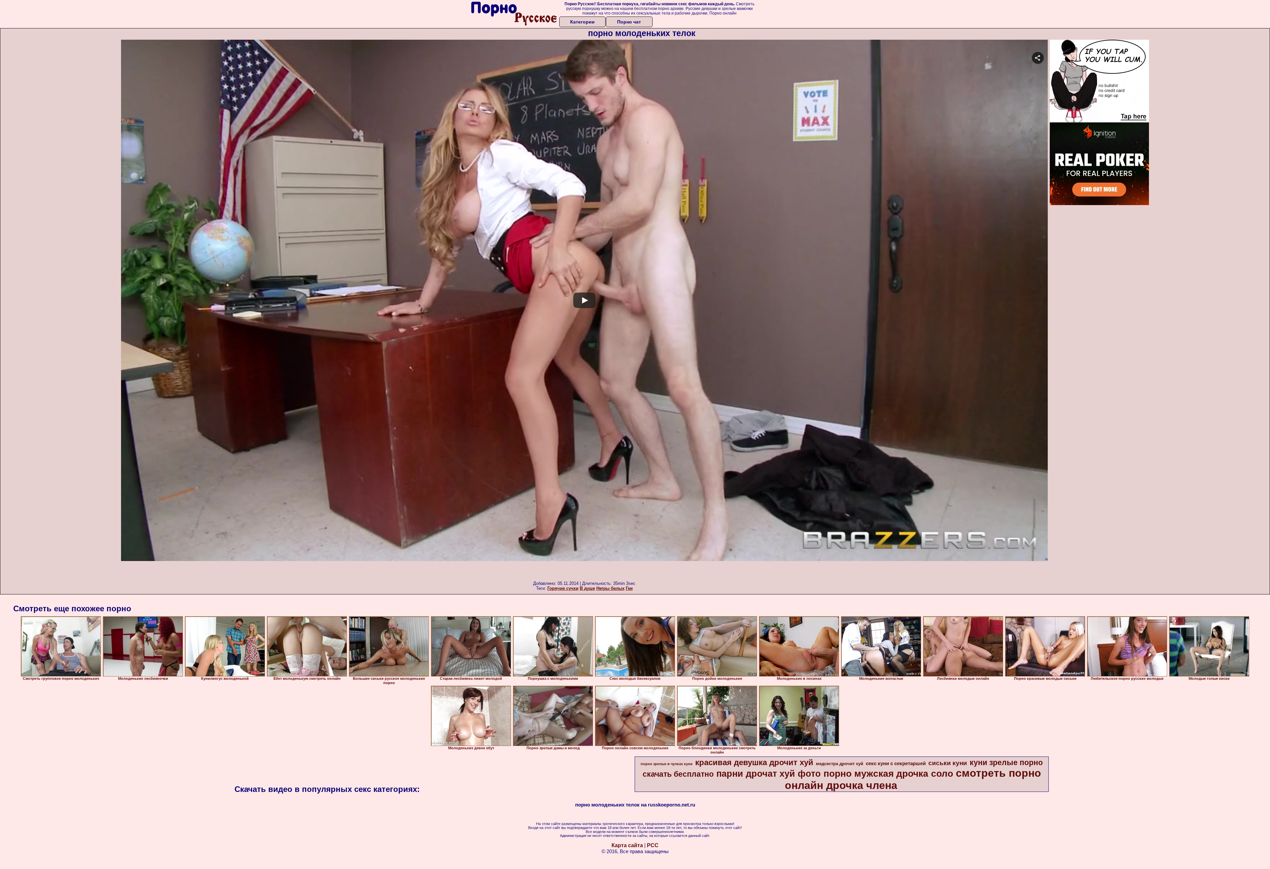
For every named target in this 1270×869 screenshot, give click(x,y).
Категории (582, 21)
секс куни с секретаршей (896, 763)
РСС (652, 845)
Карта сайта (627, 845)
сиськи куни (947, 763)
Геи (629, 588)
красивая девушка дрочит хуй (754, 762)
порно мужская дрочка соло (888, 773)
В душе (587, 588)
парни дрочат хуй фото (768, 774)
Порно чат (629, 21)
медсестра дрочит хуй (839, 763)
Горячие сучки (562, 588)
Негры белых (610, 588)
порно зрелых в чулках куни (667, 764)
